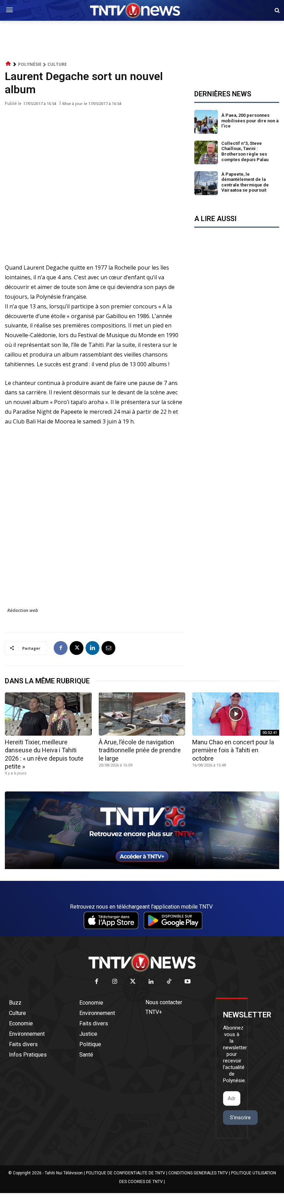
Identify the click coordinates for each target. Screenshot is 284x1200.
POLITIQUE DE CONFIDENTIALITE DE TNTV (125, 1173)
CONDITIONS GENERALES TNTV (198, 1173)
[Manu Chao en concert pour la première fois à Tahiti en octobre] (235, 714)
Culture (57, 64)
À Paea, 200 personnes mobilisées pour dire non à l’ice (249, 121)
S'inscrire (240, 1117)
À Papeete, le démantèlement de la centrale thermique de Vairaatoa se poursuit (245, 182)
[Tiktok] (169, 981)
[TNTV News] (142, 962)
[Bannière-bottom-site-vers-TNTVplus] (142, 867)
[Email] (108, 648)
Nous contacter (163, 1002)
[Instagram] (114, 981)
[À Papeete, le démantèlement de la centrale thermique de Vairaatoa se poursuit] (206, 183)
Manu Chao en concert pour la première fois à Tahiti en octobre (233, 750)
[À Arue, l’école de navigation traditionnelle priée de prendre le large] (142, 714)
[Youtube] (187, 981)
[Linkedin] (92, 648)
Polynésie (30, 64)
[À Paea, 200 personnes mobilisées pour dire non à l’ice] (206, 122)
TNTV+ (153, 1012)
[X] (76, 648)
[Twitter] (133, 981)
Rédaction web (22, 610)
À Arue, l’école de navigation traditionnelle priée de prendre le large (140, 750)
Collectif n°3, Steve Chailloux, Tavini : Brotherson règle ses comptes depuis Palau (244, 151)
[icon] (8, 64)
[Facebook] (61, 648)
